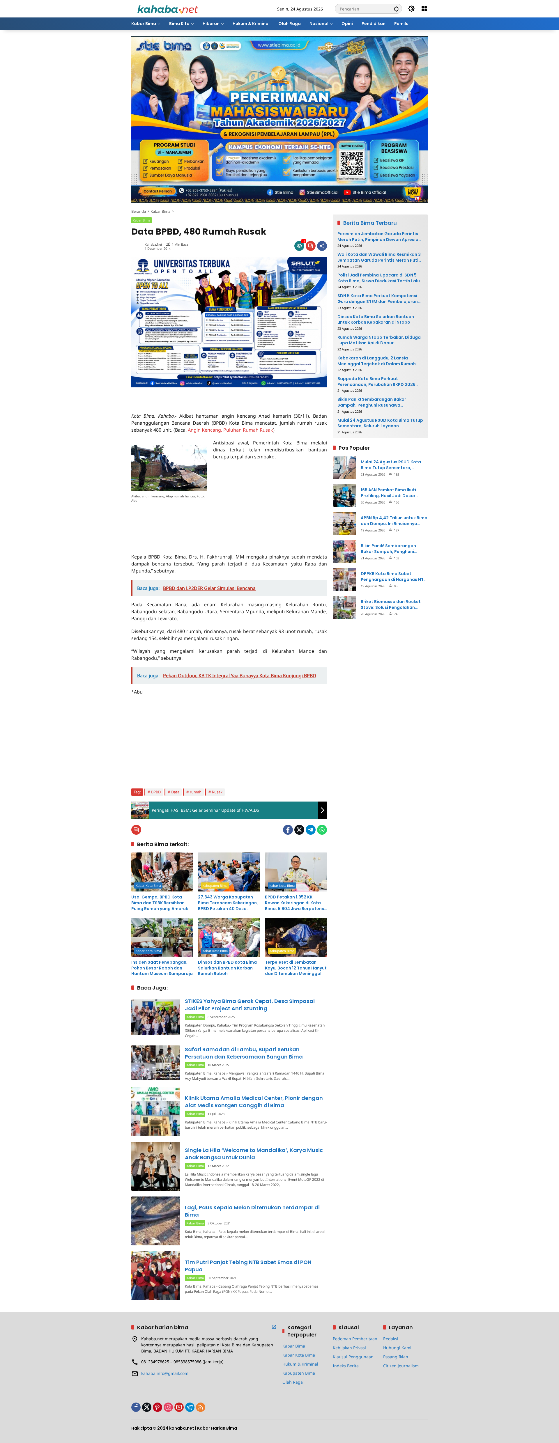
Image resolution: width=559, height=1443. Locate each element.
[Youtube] (179, 1407)
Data (175, 792)
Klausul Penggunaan (353, 1356)
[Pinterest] (157, 1407)
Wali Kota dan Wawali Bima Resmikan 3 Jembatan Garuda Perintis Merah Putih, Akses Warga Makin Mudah (379, 257)
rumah (195, 792)
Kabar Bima (141, 220)
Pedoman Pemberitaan (355, 1338)
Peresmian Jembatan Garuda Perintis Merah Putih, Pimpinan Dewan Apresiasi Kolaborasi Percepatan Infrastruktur (379, 236)
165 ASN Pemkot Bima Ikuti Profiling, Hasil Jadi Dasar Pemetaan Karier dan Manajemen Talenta (388, 493)
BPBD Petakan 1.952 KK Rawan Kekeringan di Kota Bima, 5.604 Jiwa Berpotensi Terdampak (295, 903)
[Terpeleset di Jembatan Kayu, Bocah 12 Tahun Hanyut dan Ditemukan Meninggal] (296, 937)
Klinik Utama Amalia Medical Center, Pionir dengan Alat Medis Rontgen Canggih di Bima (254, 1101)
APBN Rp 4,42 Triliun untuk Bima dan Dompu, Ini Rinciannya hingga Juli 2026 (394, 520)
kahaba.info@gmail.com (164, 1373)
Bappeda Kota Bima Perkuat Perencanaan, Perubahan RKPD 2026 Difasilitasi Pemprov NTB (376, 381)
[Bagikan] (322, 246)
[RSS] (200, 1407)
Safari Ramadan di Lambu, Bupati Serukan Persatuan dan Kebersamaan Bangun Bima (244, 1053)
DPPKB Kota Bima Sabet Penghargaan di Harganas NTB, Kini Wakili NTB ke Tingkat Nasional (394, 576)
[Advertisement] (199, 396)
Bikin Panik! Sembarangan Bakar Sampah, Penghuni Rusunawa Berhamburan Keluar (371, 402)
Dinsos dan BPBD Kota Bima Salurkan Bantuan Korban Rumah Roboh (227, 968)
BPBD (156, 792)
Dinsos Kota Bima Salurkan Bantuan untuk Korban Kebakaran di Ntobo (375, 319)
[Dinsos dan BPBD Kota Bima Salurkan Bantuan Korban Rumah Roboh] (229, 937)
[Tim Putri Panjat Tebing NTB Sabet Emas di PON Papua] (155, 1275)
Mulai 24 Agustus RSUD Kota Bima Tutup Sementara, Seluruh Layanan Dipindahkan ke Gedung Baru (380, 423)
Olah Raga (292, 1382)
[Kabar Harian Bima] (167, 8)
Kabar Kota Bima (148, 885)
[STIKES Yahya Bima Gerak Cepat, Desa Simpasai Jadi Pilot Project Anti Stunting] (155, 1017)
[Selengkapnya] (274, 1326)
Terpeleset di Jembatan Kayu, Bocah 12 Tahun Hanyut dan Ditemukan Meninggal (296, 968)
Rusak (217, 792)
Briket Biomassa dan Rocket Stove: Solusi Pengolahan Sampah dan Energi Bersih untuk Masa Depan (391, 604)
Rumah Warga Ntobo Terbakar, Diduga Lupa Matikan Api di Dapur (379, 340)
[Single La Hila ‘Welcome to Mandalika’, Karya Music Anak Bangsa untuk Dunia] (155, 1166)
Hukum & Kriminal (300, 1364)
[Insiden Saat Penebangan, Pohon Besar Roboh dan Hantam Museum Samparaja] (162, 937)
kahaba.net (153, 244)
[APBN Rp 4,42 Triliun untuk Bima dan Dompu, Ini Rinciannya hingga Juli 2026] (344, 523)
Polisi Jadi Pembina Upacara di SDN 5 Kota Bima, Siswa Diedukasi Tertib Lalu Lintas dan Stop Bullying (378, 278)
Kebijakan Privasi (349, 1347)
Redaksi (390, 1338)
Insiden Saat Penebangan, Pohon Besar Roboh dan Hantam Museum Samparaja (162, 968)
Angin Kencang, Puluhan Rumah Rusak (230, 430)
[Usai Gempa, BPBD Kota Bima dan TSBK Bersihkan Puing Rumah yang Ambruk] (162, 871)
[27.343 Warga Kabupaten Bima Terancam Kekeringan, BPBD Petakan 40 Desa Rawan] (229, 871)
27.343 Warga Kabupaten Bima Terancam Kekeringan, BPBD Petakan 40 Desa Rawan (228, 903)
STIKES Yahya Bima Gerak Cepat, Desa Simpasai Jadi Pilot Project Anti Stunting (250, 1004)
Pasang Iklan (395, 1356)
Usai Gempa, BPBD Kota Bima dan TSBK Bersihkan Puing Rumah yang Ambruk (159, 902)
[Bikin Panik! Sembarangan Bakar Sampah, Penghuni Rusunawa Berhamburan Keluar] (344, 551)
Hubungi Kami (397, 1347)
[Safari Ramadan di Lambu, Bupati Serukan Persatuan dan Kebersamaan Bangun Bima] (155, 1062)
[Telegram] (311, 830)
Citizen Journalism (401, 1365)
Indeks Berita (346, 1365)
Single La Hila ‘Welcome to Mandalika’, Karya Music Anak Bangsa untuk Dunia (254, 1153)
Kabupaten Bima (214, 885)
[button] (396, 9)
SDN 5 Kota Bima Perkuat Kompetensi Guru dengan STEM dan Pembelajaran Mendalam (377, 298)
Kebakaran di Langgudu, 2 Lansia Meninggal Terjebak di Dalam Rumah (376, 361)
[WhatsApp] (322, 830)
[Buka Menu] (424, 8)
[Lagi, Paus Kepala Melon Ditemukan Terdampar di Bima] (155, 1220)
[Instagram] (168, 1407)
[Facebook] (288, 830)
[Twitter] (299, 830)
